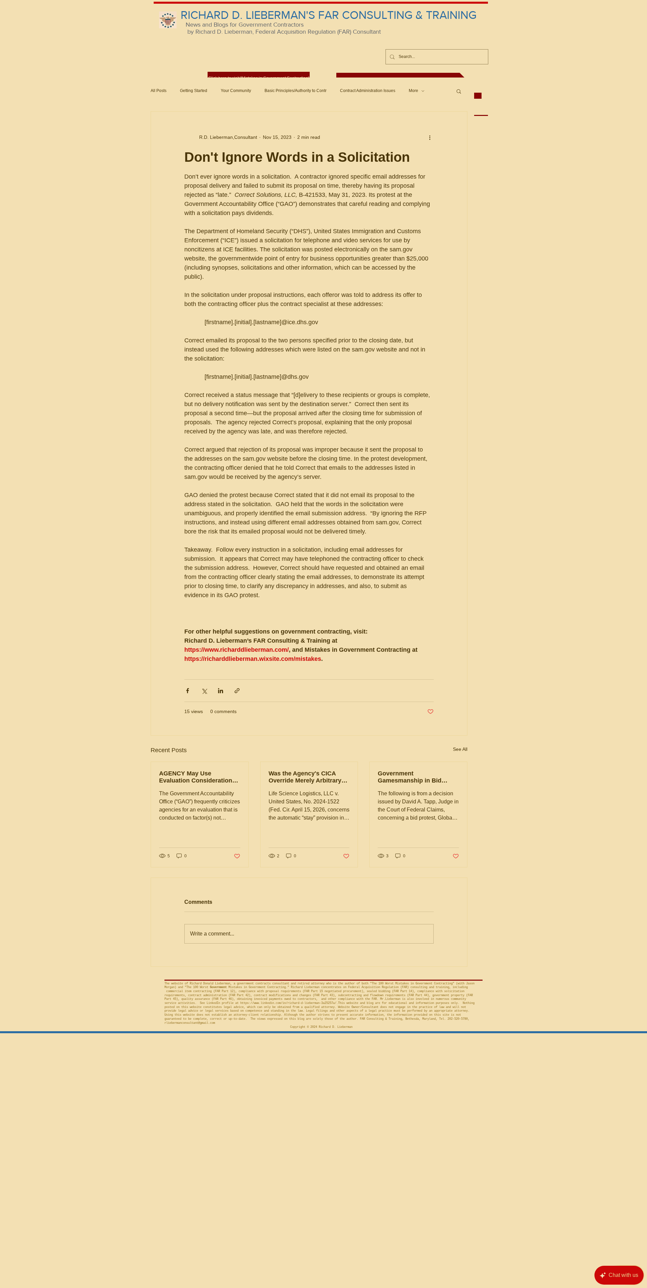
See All (460, 749)
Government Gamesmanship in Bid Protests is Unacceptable (414, 777)
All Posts (158, 90)
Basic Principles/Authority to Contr (296, 90)
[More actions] (430, 137)
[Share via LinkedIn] (220, 690)
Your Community (236, 90)
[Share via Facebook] (187, 690)
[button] (459, 91)
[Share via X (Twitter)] (204, 690)
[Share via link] (237, 690)
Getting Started (193, 90)
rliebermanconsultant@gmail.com (189, 1023)
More (413, 90)
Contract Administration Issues (367, 90)
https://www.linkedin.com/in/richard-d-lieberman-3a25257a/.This (292, 1003)
